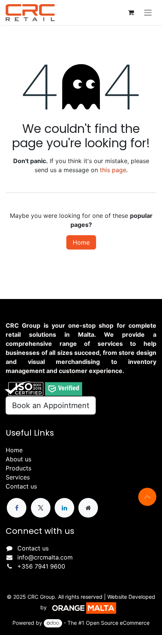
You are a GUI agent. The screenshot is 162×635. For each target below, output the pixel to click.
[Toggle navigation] (148, 12)
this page (113, 170)
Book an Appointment (50, 405)
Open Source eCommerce (118, 623)
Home (81, 242)
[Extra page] (88, 508)
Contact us (21, 486)
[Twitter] (40, 508)
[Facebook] (16, 508)
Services (18, 477)
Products (18, 468)
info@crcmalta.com (45, 557)
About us (18, 459)
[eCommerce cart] (131, 12)
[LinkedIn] (64, 508)
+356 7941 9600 (41, 566)
